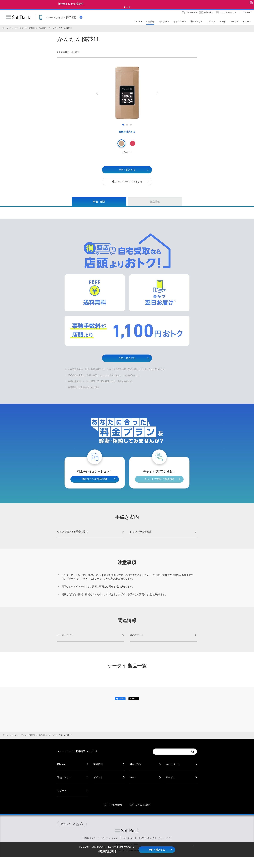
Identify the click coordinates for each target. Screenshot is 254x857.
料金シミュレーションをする (127, 181)
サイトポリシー (128, 838)
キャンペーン (173, 764)
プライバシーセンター (110, 838)
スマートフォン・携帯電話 (25, 28)
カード (133, 777)
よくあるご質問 (143, 804)
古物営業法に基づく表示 (146, 838)
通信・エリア (64, 777)
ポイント (98, 777)
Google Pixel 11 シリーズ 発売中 (127, 3)
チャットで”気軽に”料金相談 (159, 479)
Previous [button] (97, 93)
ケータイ (52, 28)
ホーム (8, 28)
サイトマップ (164, 838)
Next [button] (157, 93)
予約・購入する (127, 169)
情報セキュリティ (91, 838)
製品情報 (42, 28)
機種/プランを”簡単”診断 (94, 479)
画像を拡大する (127, 131)
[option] (127, 92)
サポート (62, 790)
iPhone (61, 764)
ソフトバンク (127, 830)
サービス (170, 777)
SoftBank (18, 17)
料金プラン (135, 764)
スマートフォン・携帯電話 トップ (75, 751)
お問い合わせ (116, 804)
